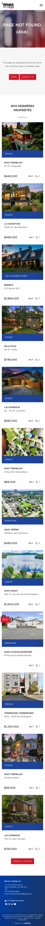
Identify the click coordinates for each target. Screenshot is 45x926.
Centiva (26, 923)
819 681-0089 (14, 891)
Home (14, 77)
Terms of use (28, 918)
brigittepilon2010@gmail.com (20, 894)
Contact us (28, 77)
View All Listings (22, 861)
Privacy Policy (17, 918)
